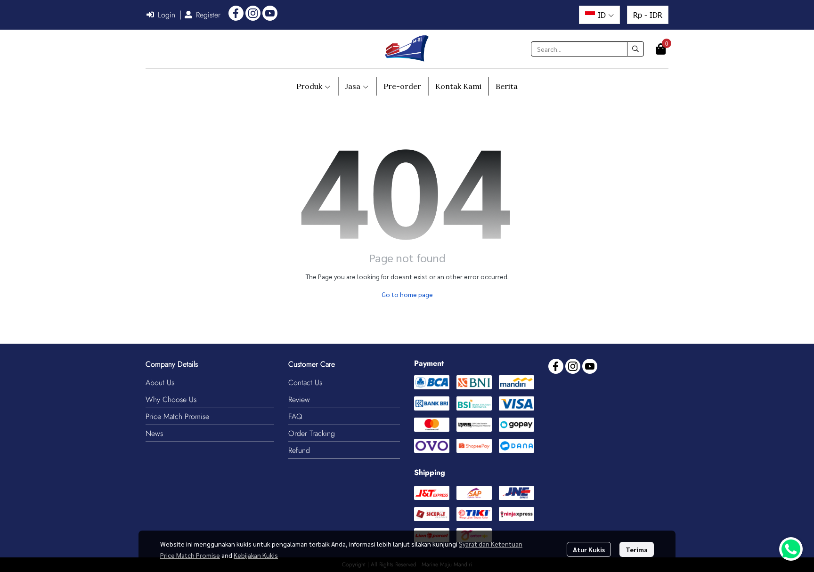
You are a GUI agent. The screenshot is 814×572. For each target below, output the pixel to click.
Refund (299, 450)
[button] (599, 15)
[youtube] (269, 13)
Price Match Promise (177, 416)
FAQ (295, 416)
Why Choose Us (171, 399)
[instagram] (252, 13)
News (154, 433)
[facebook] (236, 13)
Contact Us (305, 382)
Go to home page (407, 294)
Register (208, 14)
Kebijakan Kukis (256, 555)
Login (166, 14)
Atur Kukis (589, 549)
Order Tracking (311, 433)
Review (299, 399)
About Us (160, 382)
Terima (637, 549)
